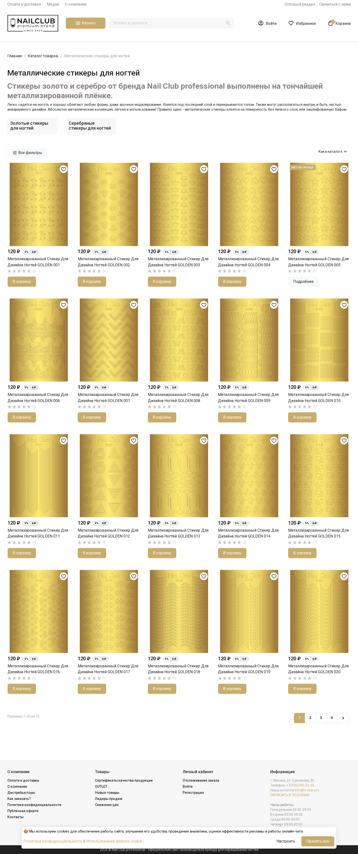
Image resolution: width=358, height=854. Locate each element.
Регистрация (193, 793)
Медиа (53, 4)
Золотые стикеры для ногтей (29, 126)
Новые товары (107, 793)
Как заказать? (19, 799)
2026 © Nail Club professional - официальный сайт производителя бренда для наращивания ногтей (179, 850)
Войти (188, 786)
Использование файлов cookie (114, 841)
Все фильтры (27, 152)
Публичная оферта (22, 811)
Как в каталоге (333, 151)
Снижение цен (107, 805)
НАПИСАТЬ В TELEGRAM (289, 795)
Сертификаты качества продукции (124, 780)
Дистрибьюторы (21, 793)
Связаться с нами (335, 4)
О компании (75, 4)
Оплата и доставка (24, 4)
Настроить (285, 841)
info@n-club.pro (307, 790)
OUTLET (101, 786)
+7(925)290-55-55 (300, 785)
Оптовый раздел (300, 4)
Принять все (317, 841)
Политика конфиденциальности (34, 805)
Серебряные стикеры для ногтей (90, 126)
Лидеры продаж (108, 799)
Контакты (15, 817)
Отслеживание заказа (201, 780)
